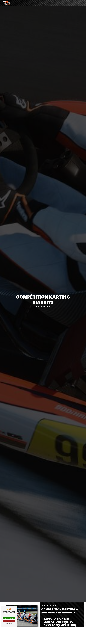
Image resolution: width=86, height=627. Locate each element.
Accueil (46, 3)
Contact (79, 3)
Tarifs (66, 3)
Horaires (72, 3)
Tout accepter (9, 618)
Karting (52, 3)
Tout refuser (9, 621)
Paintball (59, 3)
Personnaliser (9, 623)
